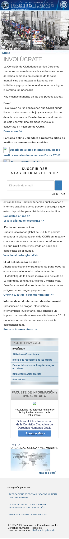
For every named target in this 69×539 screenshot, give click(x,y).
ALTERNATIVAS (16, 507)
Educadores (19, 379)
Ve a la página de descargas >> (23, 220)
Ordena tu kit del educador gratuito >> (28, 294)
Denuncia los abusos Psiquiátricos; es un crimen (33, 367)
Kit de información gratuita (26, 374)
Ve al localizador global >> (20, 255)
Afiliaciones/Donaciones (25, 354)
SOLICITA (42, 514)
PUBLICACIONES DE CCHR (22, 514)
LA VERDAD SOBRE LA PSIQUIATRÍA (27, 504)
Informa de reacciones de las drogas (32, 360)
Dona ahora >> (12, 131)
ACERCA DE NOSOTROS (21, 494)
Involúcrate (18, 348)
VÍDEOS (24, 497)
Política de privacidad (44, 530)
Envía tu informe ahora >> (20, 329)
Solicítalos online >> (16, 215)
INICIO (6, 52)
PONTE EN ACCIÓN (35, 507)
